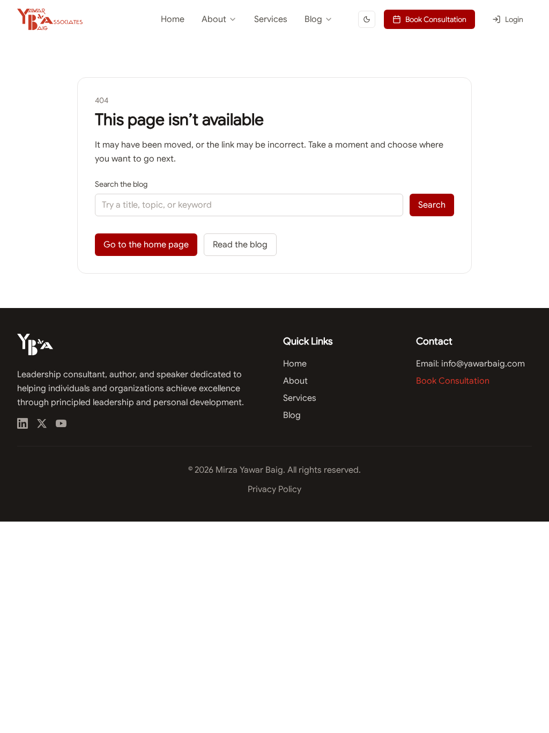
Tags (281, 65)
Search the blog (121, 184)
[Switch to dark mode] (366, 19)
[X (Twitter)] (41, 423)
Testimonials (195, 46)
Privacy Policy (274, 489)
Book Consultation (435, 19)
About (214, 19)
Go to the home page (146, 244)
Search (432, 205)
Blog (313, 19)
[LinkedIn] (22, 423)
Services (270, 19)
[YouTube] (61, 423)
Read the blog (240, 244)
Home (172, 19)
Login (514, 19)
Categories (291, 46)
